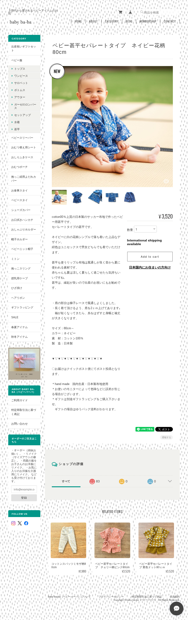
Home (78, 21)
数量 (130, 230)
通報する (166, 437)
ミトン (15, 258)
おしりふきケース (22, 157)
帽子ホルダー (19, 239)
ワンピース (21, 75)
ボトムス (19, 90)
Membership (148, 21)
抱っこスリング (20, 268)
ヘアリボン (18, 297)
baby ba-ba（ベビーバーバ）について (69, 596)
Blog (129, 21)
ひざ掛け (16, 287)
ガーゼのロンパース (25, 106)
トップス (19, 68)
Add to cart (150, 256)
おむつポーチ (19, 166)
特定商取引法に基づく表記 (23, 411)
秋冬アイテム (19, 336)
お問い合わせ (19, 423)
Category (112, 21)
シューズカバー (20, 209)
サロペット (21, 82)
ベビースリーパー (22, 137)
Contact (170, 21)
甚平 (17, 129)
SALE (14, 317)
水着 (17, 122)
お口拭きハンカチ (22, 219)
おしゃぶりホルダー (23, 229)
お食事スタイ (19, 190)
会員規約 (175, 596)
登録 (24, 497)
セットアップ (22, 114)
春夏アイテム (19, 327)
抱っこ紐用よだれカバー (23, 178)
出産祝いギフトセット (23, 48)
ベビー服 (16, 60)
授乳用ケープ (19, 278)
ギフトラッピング (22, 307)
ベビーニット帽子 (22, 248)
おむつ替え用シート (23, 147)
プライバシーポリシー (111, 596)
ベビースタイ (19, 200)
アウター (19, 97)
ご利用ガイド (19, 400)
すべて (66, 481)
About (93, 21)
